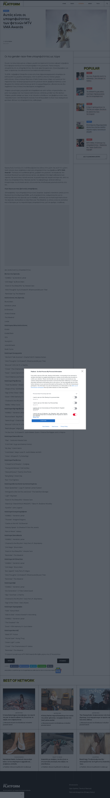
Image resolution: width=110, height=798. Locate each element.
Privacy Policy (64, 426)
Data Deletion (45, 426)
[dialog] (55, 399)
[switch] (75, 397)
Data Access (55, 426)
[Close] (82, 371)
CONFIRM (43, 420)
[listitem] (55, 394)
